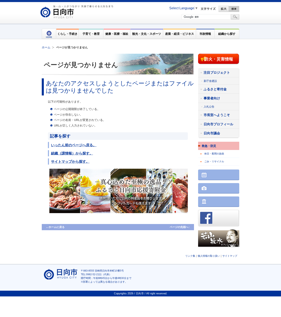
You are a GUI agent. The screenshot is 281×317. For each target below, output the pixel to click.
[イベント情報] (218, 175)
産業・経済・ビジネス (179, 33)
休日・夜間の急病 (214, 153)
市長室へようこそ (217, 115)
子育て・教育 (91, 33)
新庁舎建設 (210, 80)
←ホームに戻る (55, 227)
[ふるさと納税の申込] (125, 212)
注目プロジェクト (217, 72)
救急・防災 (209, 145)
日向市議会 (212, 133)
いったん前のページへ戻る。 (73, 145)
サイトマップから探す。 (70, 161)
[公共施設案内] (218, 202)
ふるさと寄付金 (215, 89)
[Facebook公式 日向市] (218, 218)
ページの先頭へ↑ (180, 227)
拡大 (223, 9)
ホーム (46, 47)
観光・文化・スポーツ (146, 33)
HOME (49, 34)
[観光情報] (218, 188)
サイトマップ (229, 255)
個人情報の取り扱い (209, 255)
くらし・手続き (67, 33)
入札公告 (209, 106)
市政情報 (205, 33)
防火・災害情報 (218, 59)
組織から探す (227, 33)
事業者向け (212, 98)
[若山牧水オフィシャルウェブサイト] (218, 238)
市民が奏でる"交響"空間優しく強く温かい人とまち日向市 (77, 11)
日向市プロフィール (218, 124)
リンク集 (190, 255)
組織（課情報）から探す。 (72, 153)
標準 (234, 9)
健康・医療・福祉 (116, 33)
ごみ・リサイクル (214, 161)
